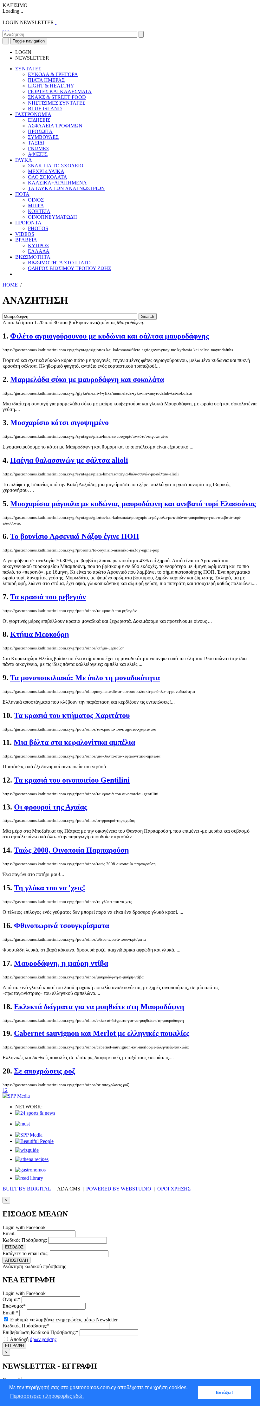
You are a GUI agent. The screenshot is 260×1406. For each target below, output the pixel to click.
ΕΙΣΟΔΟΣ (14, 1247)
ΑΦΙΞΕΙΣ (38, 154)
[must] (22, 1123)
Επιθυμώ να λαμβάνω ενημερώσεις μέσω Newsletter (63, 1319)
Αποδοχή (32, 1339)
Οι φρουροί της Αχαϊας (50, 807)
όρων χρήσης (43, 1339)
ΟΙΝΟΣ (36, 200)
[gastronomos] (30, 1169)
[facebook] (3, 28)
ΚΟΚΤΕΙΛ (39, 211)
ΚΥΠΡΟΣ (38, 245)
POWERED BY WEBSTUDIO (118, 1188)
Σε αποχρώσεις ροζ (44, 1071)
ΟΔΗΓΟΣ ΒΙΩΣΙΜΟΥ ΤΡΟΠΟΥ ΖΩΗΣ (69, 268)
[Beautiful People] (34, 1141)
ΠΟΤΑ (22, 194)
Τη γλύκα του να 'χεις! (49, 888)
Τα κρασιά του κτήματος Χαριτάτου (72, 715)
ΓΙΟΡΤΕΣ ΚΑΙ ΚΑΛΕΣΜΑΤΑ (60, 91)
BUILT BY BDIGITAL (27, 1188)
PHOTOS (38, 228)
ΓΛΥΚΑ (23, 160)
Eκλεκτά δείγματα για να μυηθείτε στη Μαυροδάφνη (99, 1007)
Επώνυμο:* (14, 1306)
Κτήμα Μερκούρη (39, 634)
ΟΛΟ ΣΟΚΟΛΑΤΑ (47, 177)
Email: (9, 1233)
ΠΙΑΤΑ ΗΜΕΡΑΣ (46, 80)
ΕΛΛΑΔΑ (38, 251)
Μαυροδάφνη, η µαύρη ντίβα (61, 963)
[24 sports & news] (35, 1113)
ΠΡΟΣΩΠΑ (40, 131)
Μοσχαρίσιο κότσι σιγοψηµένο (59, 422)
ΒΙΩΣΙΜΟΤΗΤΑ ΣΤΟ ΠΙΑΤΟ (59, 262)
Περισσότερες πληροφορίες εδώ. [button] (47, 1396)
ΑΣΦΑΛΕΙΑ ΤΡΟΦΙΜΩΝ (55, 125)
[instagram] (5, 28)
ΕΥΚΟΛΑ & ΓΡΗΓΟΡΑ (53, 74)
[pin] (8, 28)
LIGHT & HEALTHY (51, 85)
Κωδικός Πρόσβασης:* (26, 1325)
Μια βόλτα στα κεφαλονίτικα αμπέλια (74, 742)
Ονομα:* (11, 1299)
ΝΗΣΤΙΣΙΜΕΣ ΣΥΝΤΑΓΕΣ (56, 103)
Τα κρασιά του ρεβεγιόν (48, 597)
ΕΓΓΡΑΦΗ (14, 1345)
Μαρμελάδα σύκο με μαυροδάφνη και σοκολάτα (87, 379)
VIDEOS (24, 234)
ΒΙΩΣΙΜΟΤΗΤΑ (32, 257)
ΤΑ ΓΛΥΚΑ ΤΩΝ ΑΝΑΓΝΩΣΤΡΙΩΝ (66, 188)
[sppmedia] (16, 1096)
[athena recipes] (32, 1159)
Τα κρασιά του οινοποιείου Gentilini (72, 780)
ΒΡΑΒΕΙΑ (26, 239)
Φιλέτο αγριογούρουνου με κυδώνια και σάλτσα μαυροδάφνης (109, 336)
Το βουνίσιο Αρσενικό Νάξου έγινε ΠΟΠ (74, 536)
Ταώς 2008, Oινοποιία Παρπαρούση (71, 850)
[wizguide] (27, 1150)
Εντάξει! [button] (224, 1392)
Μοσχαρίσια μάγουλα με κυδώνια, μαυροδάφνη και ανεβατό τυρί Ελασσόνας (133, 504)
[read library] (29, 1178)
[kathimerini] (28, 1135)
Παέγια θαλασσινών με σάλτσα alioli (69, 460)
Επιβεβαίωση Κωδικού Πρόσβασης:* (40, 1332)
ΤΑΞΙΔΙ (36, 142)
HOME (10, 284)
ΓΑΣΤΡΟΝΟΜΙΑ (33, 114)
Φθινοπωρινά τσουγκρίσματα (61, 925)
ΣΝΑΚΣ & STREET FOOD (57, 97)
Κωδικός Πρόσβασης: (25, 1240)
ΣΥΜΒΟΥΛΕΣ (43, 137)
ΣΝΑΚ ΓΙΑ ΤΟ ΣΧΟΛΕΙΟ (55, 165)
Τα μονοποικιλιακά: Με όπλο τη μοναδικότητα (85, 678)
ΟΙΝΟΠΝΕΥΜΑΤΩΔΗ (52, 217)
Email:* (10, 1312)
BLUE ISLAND (45, 108)
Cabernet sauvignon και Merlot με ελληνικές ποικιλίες (101, 1033)
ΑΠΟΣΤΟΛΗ (16, 1260)
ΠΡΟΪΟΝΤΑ (28, 222)
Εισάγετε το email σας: (26, 1253)
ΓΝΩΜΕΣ (38, 148)
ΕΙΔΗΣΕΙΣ (39, 120)
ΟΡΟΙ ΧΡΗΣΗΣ (174, 1188)
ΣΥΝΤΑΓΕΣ (28, 68)
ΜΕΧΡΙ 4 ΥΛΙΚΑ (46, 171)
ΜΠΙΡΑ (36, 205)
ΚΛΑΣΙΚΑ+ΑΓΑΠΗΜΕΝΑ (57, 182)
